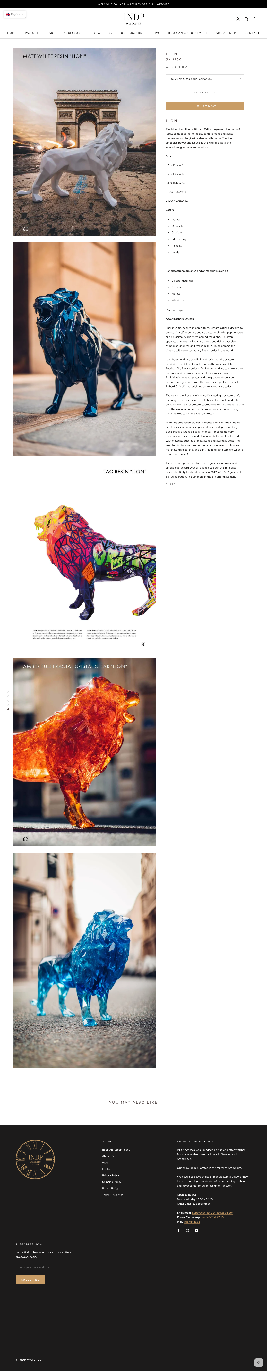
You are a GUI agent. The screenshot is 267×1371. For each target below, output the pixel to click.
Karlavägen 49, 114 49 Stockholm (212, 1213)
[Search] (247, 19)
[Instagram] (187, 1230)
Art (52, 32)
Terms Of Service (112, 1195)
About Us (108, 1156)
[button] (15, 14)
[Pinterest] (189, 483)
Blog (105, 1162)
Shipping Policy (111, 1182)
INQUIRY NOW (204, 106)
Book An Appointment (188, 32)
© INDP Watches (28, 1359)
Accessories (75, 32)
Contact (252, 32)
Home (12, 32)
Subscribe (30, 1279)
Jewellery (103, 32)
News (155, 32)
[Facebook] (179, 483)
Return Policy (110, 1188)
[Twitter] (184, 483)
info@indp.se (192, 1222)
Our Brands (131, 32)
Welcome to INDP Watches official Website (133, 4)
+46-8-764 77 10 (213, 1217)
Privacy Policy (110, 1175)
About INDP (226, 32)
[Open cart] (255, 19)
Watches (33, 32)
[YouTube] (196, 1230)
